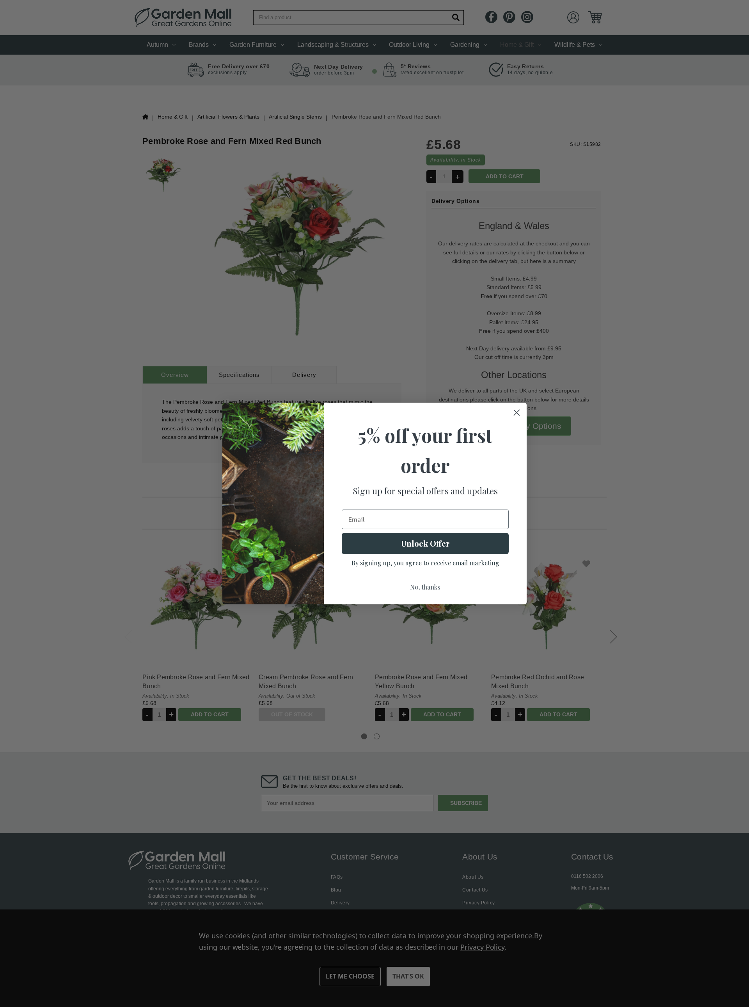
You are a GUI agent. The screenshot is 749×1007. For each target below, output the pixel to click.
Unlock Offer (425, 543)
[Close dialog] (517, 412)
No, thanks (425, 587)
